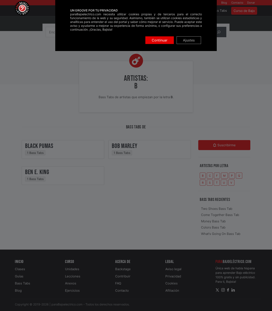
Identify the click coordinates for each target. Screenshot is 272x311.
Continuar (159, 40)
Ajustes (189, 40)
